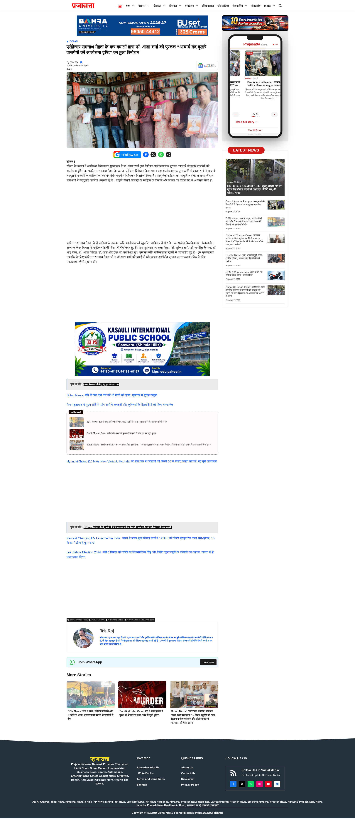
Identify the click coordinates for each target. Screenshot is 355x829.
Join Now (208, 662)
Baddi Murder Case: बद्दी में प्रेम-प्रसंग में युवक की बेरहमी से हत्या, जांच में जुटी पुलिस (121, 433)
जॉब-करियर (223, 5)
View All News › (255, 130)
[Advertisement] (142, 213)
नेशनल (141, 5)
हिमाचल (157, 5)
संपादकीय (255, 5)
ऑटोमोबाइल (208, 5)
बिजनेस (173, 5)
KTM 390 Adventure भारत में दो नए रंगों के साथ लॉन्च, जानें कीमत (244, 273)
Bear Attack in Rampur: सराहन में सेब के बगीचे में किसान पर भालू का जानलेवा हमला (245, 204)
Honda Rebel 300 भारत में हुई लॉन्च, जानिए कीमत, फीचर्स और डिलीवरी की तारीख (244, 258)
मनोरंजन (189, 5)
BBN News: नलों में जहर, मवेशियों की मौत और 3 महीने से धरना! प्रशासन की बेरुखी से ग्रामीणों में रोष (127, 422)
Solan (74, 41)
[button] (280, 6)
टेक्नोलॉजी (238, 5)
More (267, 5)
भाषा (128, 5)
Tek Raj (74, 62)
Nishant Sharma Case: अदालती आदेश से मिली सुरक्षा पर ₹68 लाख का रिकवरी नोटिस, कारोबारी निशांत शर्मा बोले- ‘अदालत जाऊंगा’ (245, 240)
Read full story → (247, 122)
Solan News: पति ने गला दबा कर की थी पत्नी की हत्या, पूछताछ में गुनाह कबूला (112, 395)
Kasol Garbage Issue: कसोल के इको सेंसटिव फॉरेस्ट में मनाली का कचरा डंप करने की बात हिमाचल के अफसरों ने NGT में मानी (245, 291)
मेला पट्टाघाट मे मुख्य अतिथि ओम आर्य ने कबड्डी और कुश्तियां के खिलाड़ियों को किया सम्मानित (120, 404)
